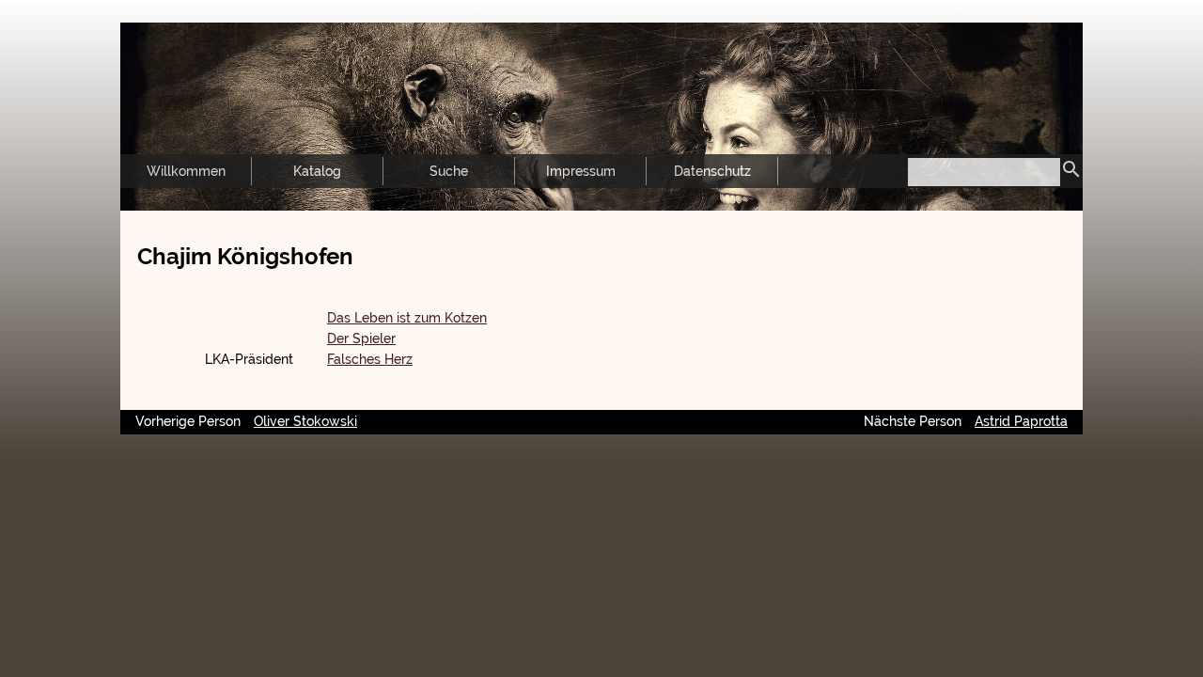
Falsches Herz (370, 359)
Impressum (581, 171)
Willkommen (186, 171)
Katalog (317, 171)
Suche (449, 171)
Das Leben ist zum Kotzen (407, 317)
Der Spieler (361, 338)
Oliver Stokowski (305, 421)
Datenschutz (712, 171)
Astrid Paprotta (1021, 421)
